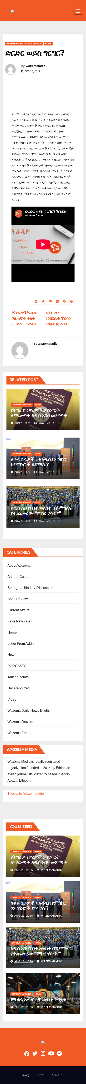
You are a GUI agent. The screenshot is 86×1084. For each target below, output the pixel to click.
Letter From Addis (21, 643)
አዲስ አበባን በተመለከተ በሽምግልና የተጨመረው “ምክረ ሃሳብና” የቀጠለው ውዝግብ (41, 513)
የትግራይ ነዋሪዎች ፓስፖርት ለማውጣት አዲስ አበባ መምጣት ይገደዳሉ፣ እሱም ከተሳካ (39, 415)
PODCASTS (17, 666)
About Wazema (19, 565)
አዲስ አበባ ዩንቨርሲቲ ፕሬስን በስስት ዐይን (58, 318)
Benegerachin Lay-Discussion (24, 43)
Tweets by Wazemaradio (26, 793)
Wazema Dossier (20, 722)
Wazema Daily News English (30, 710)
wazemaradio (35, 66)
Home (48, 43)
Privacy (25, 1075)
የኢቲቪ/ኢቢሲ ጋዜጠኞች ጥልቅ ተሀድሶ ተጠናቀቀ (24, 318)
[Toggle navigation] (78, 11)
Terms (40, 1075)
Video (12, 699)
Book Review (18, 599)
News (12, 655)
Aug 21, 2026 (23, 1007)
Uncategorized (19, 688)
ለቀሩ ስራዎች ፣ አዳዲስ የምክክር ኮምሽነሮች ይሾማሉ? (38, 461)
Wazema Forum (19, 733)
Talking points (18, 677)
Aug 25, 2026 (23, 870)
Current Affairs (21, 404)
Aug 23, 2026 (23, 915)
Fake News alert (20, 621)
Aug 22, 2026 (23, 961)
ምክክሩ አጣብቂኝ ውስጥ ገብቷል (38, 999)
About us (57, 1075)
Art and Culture (19, 576)
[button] (68, 11)
